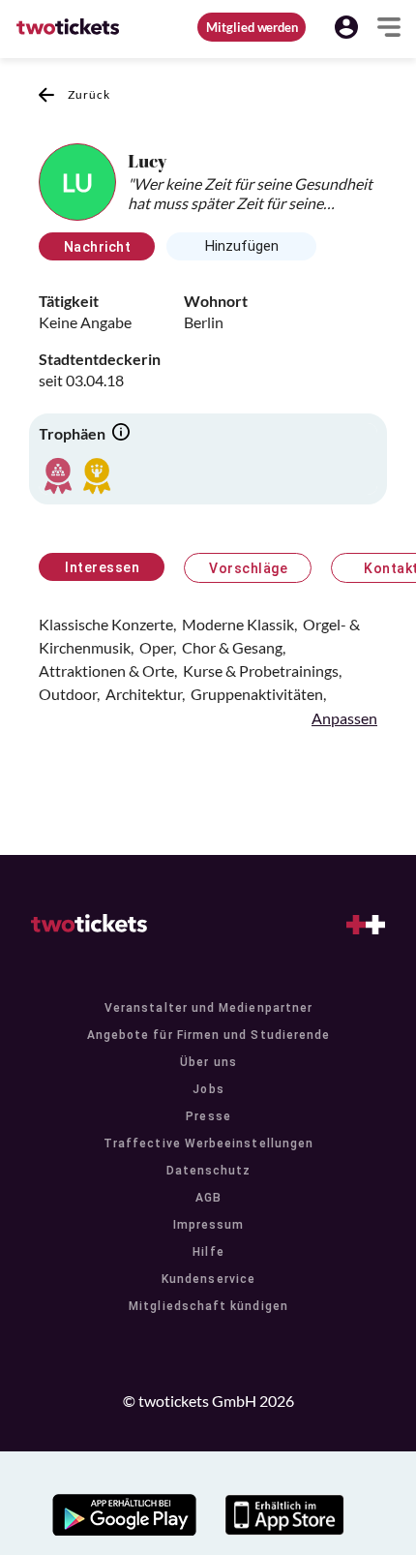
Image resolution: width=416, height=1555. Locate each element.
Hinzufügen (242, 246)
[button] (346, 27)
